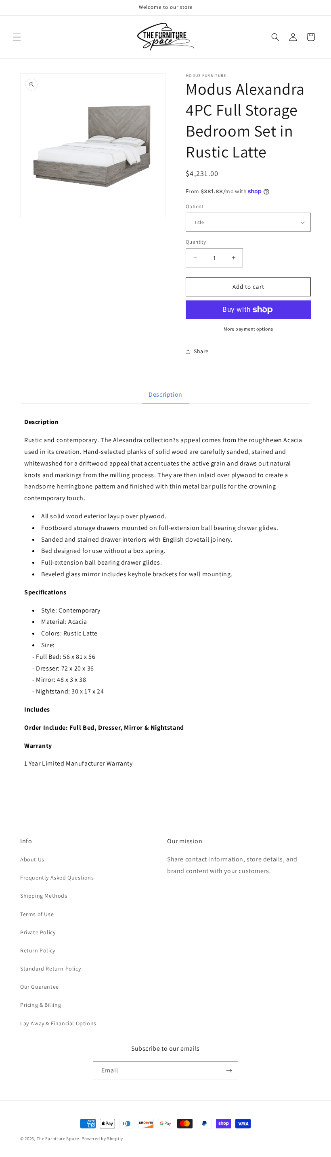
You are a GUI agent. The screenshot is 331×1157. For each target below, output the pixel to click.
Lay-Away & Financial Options (58, 1023)
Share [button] (201, 351)
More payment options (248, 329)
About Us (32, 859)
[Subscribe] (229, 1070)
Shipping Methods (43, 895)
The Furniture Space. (59, 1138)
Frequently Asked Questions (57, 877)
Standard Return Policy (50, 968)
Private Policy (37, 932)
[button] (17, 37)
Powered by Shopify (102, 1138)
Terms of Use (37, 914)
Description (165, 394)
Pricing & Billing (40, 1004)
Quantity (196, 241)
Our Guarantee (39, 986)
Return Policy (37, 950)
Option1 (195, 206)
